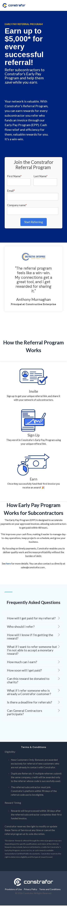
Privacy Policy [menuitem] (30, 889)
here (8, 563)
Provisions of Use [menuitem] (13, 889)
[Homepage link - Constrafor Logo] (33, 884)
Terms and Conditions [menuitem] (50, 889)
